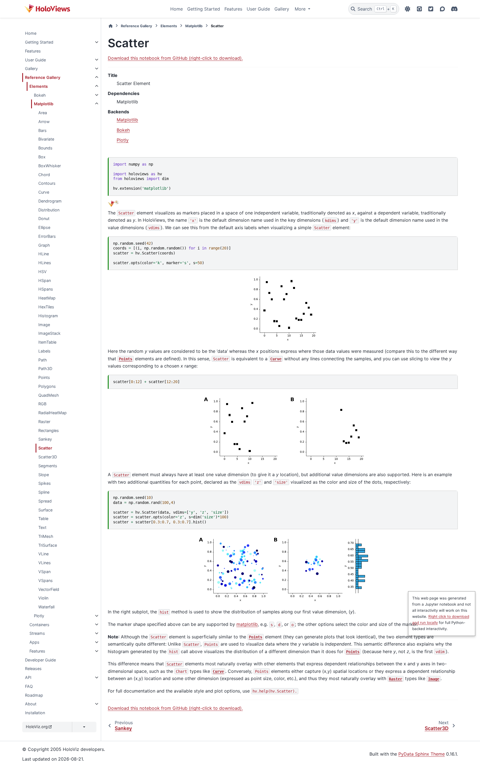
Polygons (47, 386)
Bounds (45, 148)
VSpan (44, 571)
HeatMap (47, 298)
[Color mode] (407, 9)
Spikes (44, 483)
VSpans (45, 580)
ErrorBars (47, 236)
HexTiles (46, 306)
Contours (47, 183)
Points (44, 377)
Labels (44, 351)
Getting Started (203, 9)
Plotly (39, 615)
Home (176, 9)
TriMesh (45, 536)
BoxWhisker (49, 165)
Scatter (45, 448)
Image (44, 324)
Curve (43, 192)
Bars (42, 130)
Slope (43, 474)
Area (42, 112)
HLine (43, 253)
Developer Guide (40, 659)
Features (233, 9)
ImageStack (49, 333)
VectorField (48, 589)
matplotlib (247, 624)
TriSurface (47, 545)
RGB (42, 403)
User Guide (258, 9)
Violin (43, 598)
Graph (44, 245)
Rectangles (48, 430)
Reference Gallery (42, 77)
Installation (35, 712)
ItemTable (47, 342)
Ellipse (44, 227)
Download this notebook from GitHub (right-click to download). (175, 58)
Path (42, 359)
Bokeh (40, 95)
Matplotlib (43, 103)
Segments (47, 465)
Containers (39, 624)
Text (42, 527)
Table (43, 518)
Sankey (45, 439)
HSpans (45, 289)
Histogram (48, 315)
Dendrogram (50, 201)
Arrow (44, 121)
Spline (43, 492)
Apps (34, 642)
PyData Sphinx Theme (421, 754)
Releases (33, 668)
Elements (38, 86)
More (301, 9)
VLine (43, 553)
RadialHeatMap (52, 412)
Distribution (48, 209)
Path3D (45, 368)
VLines (44, 562)
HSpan (44, 280)
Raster (44, 421)
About (30, 703)
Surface (45, 509)
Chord (44, 174)
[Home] (110, 26)
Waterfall (46, 606)
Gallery (281, 9)
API (28, 677)
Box (42, 156)
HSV (42, 271)
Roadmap (34, 695)
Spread (45, 501)
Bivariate (46, 139)
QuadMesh (48, 395)
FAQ (29, 686)
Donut (43, 218)
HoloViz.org (37, 726)
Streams (37, 633)
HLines (44, 262)
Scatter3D (47, 456)
